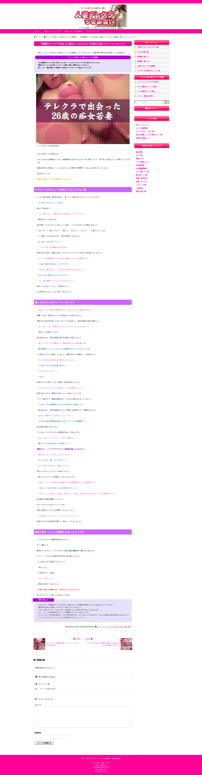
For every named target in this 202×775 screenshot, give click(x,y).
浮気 (124, 627)
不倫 (116, 627)
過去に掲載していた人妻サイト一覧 (149, 135)
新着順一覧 (142, 56)
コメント (38, 705)
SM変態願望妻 (141, 168)
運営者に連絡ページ (143, 138)
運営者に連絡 (116, 758)
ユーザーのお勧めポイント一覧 (148, 70)
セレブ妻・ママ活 (142, 172)
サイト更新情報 (142, 128)
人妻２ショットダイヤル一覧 (148, 47)
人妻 (120, 627)
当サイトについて (93, 31)
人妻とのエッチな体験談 (73, 31)
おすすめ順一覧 (143, 52)
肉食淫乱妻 (140, 165)
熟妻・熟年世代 (142, 178)
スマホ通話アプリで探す (146, 91)
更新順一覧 (143, 61)
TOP (83, 758)
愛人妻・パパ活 (142, 175)
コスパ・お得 (141, 185)
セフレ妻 (139, 155)
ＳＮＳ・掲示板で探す (145, 96)
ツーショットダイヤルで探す (148, 82)
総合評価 (139, 152)
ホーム (37, 31)
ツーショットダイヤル (105, 627)
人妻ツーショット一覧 (52, 31)
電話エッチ (140, 158)
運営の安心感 (141, 191)
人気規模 (139, 188)
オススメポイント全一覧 (145, 131)
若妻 (129, 627)
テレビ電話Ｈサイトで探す (147, 86)
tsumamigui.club (101, 769)
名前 (83, 733)
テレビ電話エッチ (142, 162)
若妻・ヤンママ (142, 181)
